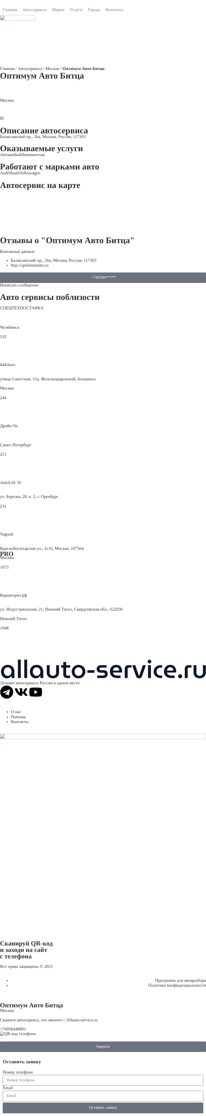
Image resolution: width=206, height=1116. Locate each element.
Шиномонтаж (32, 155)
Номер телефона (18, 1072)
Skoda (14, 173)
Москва (52, 68)
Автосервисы (30, 68)
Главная (7, 68)
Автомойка (10, 155)
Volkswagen (29, 173)
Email (8, 1088)
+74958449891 (13, 1029)
